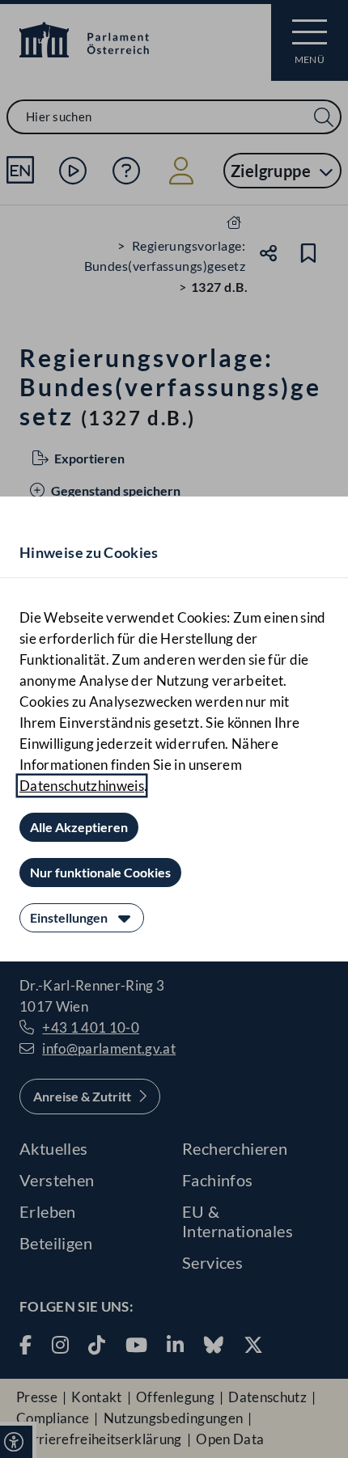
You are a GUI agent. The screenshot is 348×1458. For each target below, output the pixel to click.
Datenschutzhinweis (81, 785)
